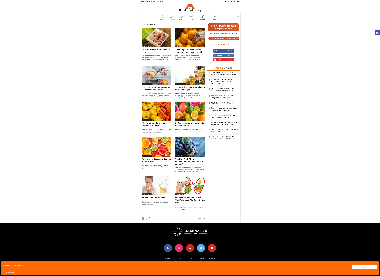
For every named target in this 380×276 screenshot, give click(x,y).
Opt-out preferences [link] (8, 272)
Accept (364, 267)
